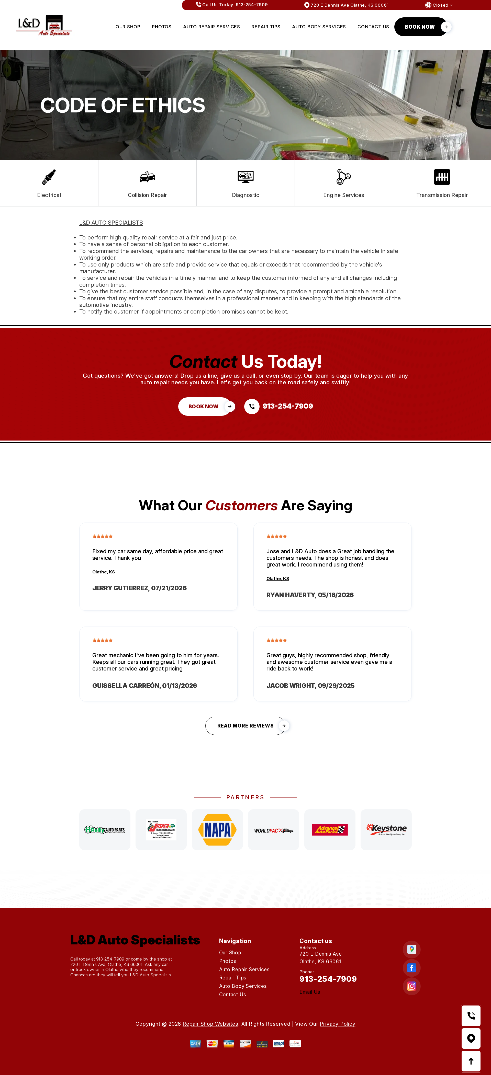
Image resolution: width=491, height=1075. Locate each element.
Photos (162, 26)
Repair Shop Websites (210, 1024)
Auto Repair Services (211, 26)
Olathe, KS (103, 571)
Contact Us (373, 26)
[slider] (102, 536)
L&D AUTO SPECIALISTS (111, 222)
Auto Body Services (319, 26)
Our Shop (128, 26)
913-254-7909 (110, 959)
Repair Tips (266, 26)
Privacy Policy (337, 1024)
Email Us (309, 992)
